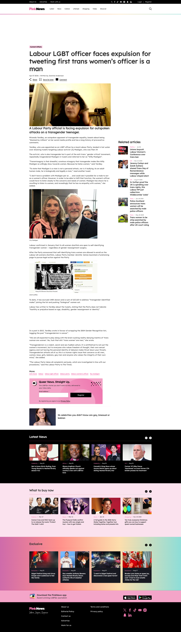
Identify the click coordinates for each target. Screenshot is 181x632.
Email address (47, 391)
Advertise (43, 2)
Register (148, 2)
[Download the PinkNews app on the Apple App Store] (130, 597)
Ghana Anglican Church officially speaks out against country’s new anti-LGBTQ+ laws (73, 469)
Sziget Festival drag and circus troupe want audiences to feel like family (43, 576)
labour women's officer (80, 374)
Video (95, 9)
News (59, 9)
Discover (103, 9)
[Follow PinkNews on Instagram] (145, 610)
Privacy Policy (65, 401)
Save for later (48, 80)
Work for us (66, 625)
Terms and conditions (99, 607)
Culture (67, 9)
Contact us (65, 616)
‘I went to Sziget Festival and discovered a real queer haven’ (106, 575)
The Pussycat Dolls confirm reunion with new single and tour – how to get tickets (73, 522)
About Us (32, 2)
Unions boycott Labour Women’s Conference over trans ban (137, 153)
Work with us (55, 2)
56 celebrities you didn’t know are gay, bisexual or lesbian (84, 416)
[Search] (150, 9)
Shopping (86, 9)
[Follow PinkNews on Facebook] (130, 610)
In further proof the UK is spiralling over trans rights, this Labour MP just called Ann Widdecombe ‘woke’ (139, 188)
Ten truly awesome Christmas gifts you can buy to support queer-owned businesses (136, 522)
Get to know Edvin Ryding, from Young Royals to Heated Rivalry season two (43, 468)
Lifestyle (76, 9)
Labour (40, 374)
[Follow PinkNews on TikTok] (135, 610)
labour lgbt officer (52, 374)
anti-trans (33, 374)
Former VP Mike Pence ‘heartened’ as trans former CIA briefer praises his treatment (137, 468)
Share (35, 80)
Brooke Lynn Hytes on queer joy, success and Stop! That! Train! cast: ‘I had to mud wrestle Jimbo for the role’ (137, 577)
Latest (52, 9)
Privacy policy (96, 611)
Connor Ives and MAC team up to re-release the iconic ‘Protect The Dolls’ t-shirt (43, 522)
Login (140, 2)
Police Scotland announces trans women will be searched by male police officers (138, 206)
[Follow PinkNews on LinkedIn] (131, 2)
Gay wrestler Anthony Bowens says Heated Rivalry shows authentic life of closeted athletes (74, 577)
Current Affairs (36, 47)
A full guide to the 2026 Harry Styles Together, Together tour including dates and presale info (106, 522)
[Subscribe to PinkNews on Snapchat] (124, 615)
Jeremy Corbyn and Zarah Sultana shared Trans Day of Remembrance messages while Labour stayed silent (139, 169)
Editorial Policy (67, 611)
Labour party (65, 374)
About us (65, 607)
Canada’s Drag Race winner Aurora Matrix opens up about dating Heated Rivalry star (105, 468)
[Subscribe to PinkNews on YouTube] (140, 610)
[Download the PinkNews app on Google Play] (145, 597)
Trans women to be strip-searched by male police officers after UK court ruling (139, 221)
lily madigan (95, 374)
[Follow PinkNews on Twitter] (124, 610)
